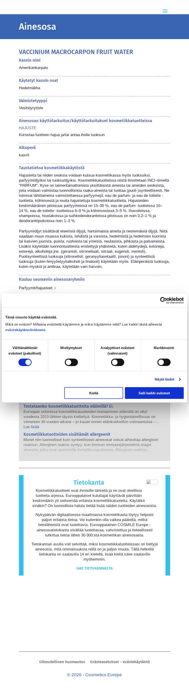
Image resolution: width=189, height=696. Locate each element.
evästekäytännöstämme (25, 330)
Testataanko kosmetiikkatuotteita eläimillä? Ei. (68, 406)
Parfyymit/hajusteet (35, 288)
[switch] (71, 362)
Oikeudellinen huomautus (62, 662)
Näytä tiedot (164, 379)
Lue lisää (31, 427)
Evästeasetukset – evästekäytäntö (120, 662)
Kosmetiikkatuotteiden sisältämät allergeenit (67, 434)
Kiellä (93, 393)
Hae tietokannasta (95, 568)
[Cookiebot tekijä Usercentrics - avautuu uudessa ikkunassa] (163, 300)
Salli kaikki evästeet (154, 393)
